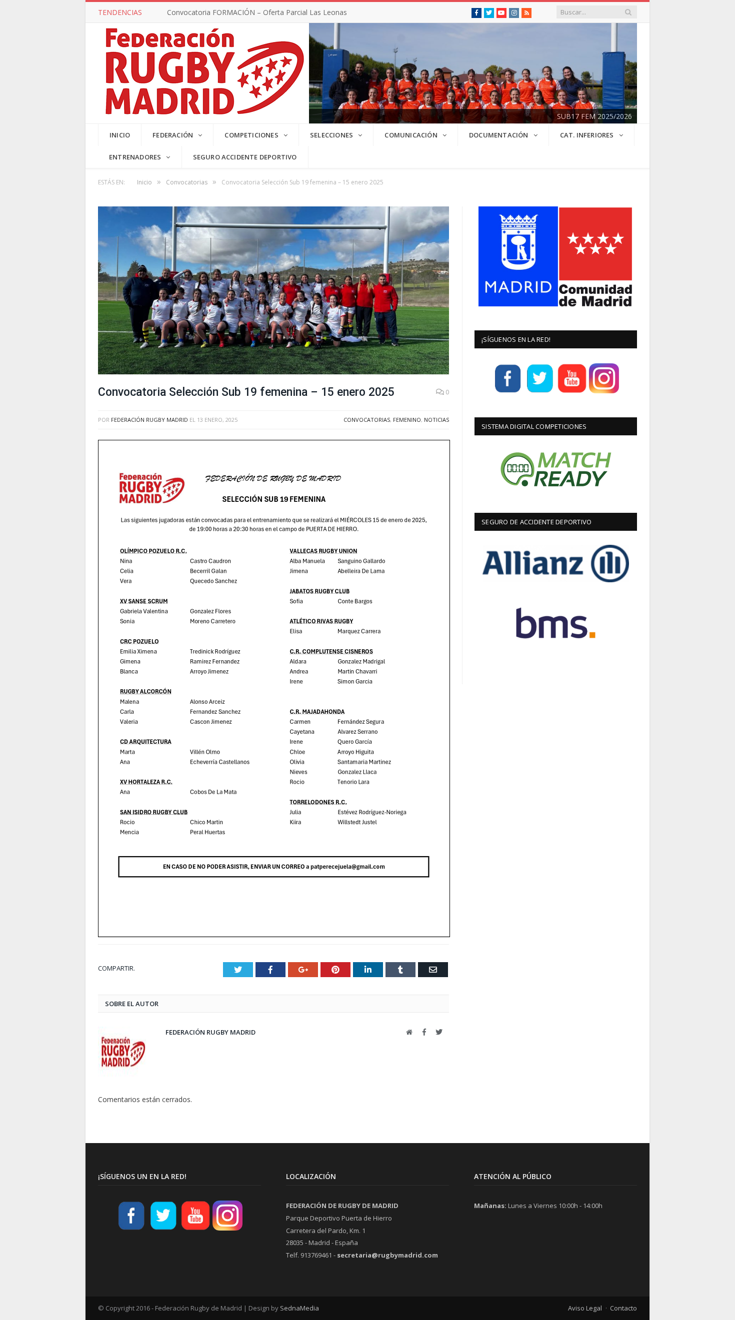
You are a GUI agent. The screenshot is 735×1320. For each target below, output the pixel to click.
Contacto (623, 1308)
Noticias (436, 419)
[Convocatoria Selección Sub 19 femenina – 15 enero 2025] (273, 291)
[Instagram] (604, 391)
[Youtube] (572, 391)
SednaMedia (299, 1308)
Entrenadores (135, 156)
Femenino (407, 419)
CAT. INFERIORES (587, 134)
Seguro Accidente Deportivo (245, 156)
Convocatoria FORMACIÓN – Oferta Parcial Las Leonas (257, 12)
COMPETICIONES (251, 134)
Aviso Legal (585, 1308)
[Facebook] (508, 391)
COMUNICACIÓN (410, 134)
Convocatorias (367, 419)
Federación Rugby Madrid (149, 419)
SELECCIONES (331, 134)
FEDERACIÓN (172, 134)
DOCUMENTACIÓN (498, 134)
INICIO (120, 134)
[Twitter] (540, 391)
